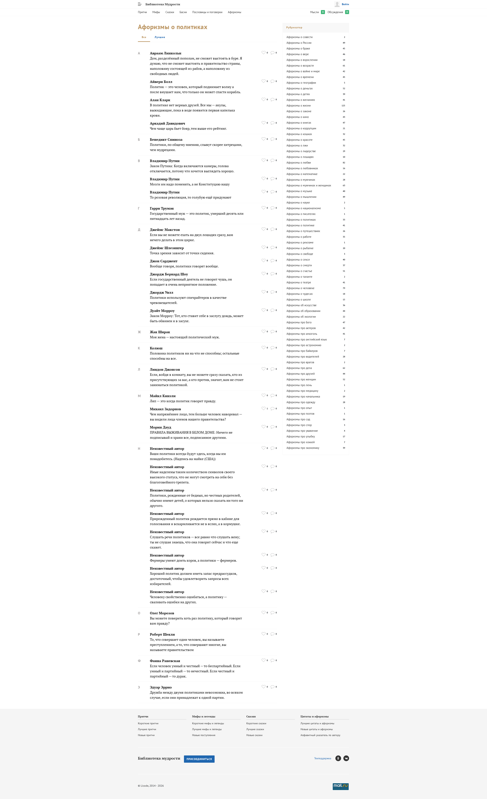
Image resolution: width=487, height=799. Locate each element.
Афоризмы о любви (298, 162)
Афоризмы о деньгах (299, 88)
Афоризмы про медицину (302, 391)
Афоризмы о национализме (303, 208)
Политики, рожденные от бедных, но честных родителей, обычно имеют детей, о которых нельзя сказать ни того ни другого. (196, 500)
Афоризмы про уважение (302, 430)
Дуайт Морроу (162, 310)
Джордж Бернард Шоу (169, 274)
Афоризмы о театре (298, 282)
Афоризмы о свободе (299, 254)
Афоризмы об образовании (303, 311)
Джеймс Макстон (165, 229)
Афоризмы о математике (302, 174)
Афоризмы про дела (299, 368)
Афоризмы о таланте (299, 276)
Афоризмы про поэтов (300, 413)
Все (144, 37)
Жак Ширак (160, 332)
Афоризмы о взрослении (302, 60)
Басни (183, 12)
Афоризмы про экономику (302, 448)
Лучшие (160, 37)
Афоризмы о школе (298, 299)
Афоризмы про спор (299, 425)
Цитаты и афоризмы (315, 716)
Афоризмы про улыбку (300, 436)
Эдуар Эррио (161, 687)
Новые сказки (254, 735)
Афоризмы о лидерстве (301, 151)
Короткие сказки (256, 723)
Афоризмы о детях (298, 94)
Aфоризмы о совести (299, 37)
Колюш (156, 348)
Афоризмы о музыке (299, 191)
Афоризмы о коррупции (301, 128)
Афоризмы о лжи (297, 145)
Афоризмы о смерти (299, 265)
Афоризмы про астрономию (303, 345)
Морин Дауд (160, 427)
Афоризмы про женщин (301, 379)
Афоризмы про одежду (300, 402)
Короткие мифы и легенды (208, 723)
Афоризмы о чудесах (299, 294)
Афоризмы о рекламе (300, 242)
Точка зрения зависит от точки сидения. (182, 253)
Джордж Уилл (161, 292)
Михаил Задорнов (165, 409)
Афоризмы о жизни (298, 105)
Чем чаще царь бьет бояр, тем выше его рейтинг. (188, 128)
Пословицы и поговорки (207, 12)
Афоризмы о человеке (300, 288)
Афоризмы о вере (297, 54)
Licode (144, 785)
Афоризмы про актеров (301, 328)
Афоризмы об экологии (301, 316)
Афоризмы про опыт (299, 408)
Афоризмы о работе (298, 237)
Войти (345, 4)
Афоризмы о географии (301, 82)
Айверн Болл (161, 82)
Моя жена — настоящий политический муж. (185, 337)
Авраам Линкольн (165, 53)
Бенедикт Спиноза (166, 139)
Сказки (170, 12)
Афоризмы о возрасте (300, 65)
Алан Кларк (160, 100)
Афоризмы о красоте (299, 140)
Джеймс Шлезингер (167, 248)
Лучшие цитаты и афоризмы (317, 723)
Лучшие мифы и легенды (207, 729)
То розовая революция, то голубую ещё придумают (190, 197)
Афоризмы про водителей (302, 356)
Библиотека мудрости (159, 758)
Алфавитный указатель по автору (320, 735)
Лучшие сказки (255, 729)
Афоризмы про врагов (300, 362)
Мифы (156, 12)
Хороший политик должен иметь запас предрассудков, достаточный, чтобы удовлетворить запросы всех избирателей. (193, 578)
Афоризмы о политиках (301, 219)
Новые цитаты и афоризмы (317, 729)
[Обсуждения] (273, 53)
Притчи (142, 12)
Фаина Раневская (165, 661)
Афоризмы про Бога (298, 322)
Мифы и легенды (203, 716)
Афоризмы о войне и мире (303, 71)
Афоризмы (234, 12)
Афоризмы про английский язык (306, 339)
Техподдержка (322, 758)
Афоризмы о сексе (298, 259)
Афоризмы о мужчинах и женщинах (308, 185)
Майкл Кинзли (163, 396)
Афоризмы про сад (298, 419)
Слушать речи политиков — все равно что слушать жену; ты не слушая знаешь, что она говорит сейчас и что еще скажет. (195, 542)
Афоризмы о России (298, 43)
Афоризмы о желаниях (300, 100)
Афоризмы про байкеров (302, 351)
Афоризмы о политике (300, 225)
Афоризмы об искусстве (301, 305)
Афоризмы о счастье (299, 271)
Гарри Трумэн (162, 208)
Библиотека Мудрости (163, 4)
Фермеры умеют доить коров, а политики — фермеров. (193, 560)
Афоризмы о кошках (299, 134)
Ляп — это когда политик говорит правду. (183, 401)
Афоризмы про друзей (300, 373)
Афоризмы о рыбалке (300, 248)
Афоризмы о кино (297, 117)
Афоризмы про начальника (303, 396)
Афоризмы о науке (298, 202)
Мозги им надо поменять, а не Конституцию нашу (190, 184)
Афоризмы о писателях (301, 214)
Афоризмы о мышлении (301, 197)
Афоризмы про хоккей (300, 442)
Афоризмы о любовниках (302, 168)
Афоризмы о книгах (298, 122)
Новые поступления (203, 735)
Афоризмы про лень (299, 385)
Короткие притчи (148, 723)
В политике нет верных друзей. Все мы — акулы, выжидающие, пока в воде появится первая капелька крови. (192, 110)
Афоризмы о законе (298, 111)
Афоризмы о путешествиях (303, 231)
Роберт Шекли (162, 634)
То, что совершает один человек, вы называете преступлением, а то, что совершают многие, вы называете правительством (188, 644)
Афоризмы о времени (300, 77)
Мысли (314, 12)
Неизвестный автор (167, 448)
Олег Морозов (162, 613)
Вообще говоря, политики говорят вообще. (184, 266)
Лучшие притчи (147, 729)
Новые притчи (146, 735)
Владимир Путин (165, 161)
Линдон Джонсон (165, 369)
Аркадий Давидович (167, 123)
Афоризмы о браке (298, 48)
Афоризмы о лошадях (300, 157)
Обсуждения (335, 12)
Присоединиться (199, 759)
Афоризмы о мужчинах (300, 179)
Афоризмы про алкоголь (301, 334)
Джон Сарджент (163, 261)
